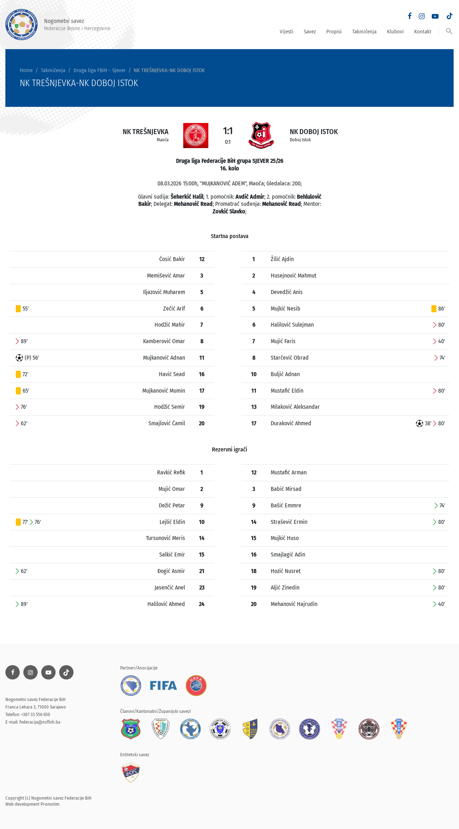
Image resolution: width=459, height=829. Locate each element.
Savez (310, 31)
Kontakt (422, 31)
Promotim (50, 804)
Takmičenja (364, 31)
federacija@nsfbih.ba (39, 722)
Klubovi (395, 31)
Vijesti (286, 31)
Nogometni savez (77, 24)
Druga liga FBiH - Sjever (100, 70)
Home (26, 70)
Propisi (334, 31)
